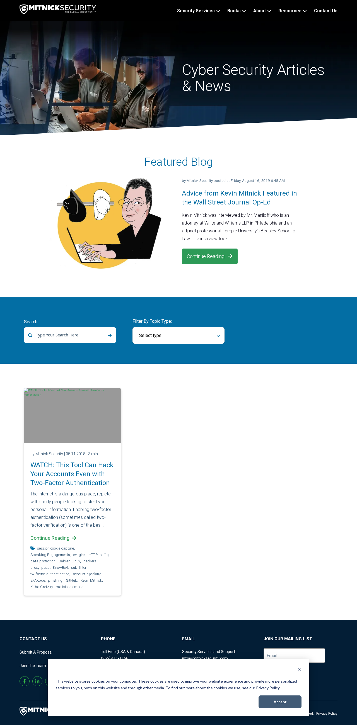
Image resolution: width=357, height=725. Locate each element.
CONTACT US (33, 638)
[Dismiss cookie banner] (299, 670)
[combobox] (70, 335)
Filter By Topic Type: (152, 321)
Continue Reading (206, 256)
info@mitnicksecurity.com (205, 658)
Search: (31, 321)
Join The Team (33, 665)
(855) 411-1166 (114, 658)
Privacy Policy (326, 714)
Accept (280, 701)
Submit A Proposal (36, 652)
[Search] (109, 335)
